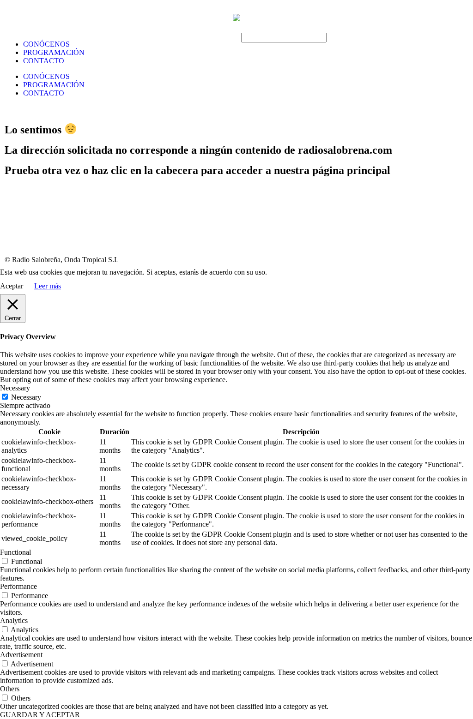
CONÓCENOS (46, 44)
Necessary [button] (15, 388)
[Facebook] (16, 233)
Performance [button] (18, 586)
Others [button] (9, 689)
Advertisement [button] (21, 655)
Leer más (47, 286)
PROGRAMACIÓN (54, 52)
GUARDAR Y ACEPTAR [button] (40, 715)
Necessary (26, 397)
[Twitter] (41, 233)
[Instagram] (66, 233)
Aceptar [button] (11, 286)
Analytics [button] (14, 620)
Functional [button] (15, 552)
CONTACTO (43, 61)
